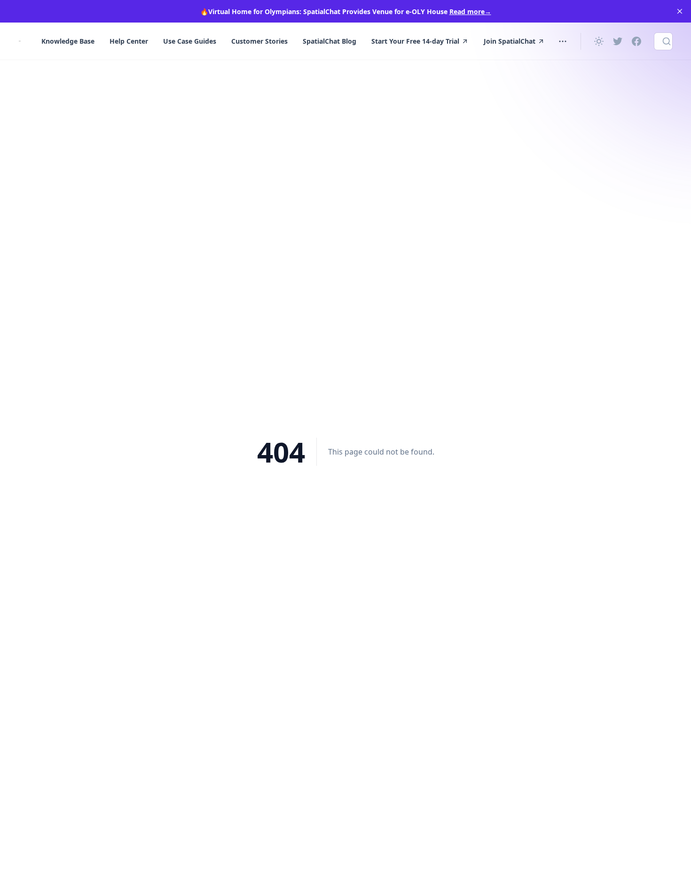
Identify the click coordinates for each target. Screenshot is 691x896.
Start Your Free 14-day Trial (415, 41)
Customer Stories (259, 41)
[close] (679, 11)
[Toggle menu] (562, 41)
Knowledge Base (67, 41)
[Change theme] (598, 41)
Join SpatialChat (509, 41)
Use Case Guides (189, 41)
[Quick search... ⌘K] (663, 41)
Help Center (129, 41)
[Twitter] (617, 41)
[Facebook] (636, 41)
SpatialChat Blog (329, 41)
